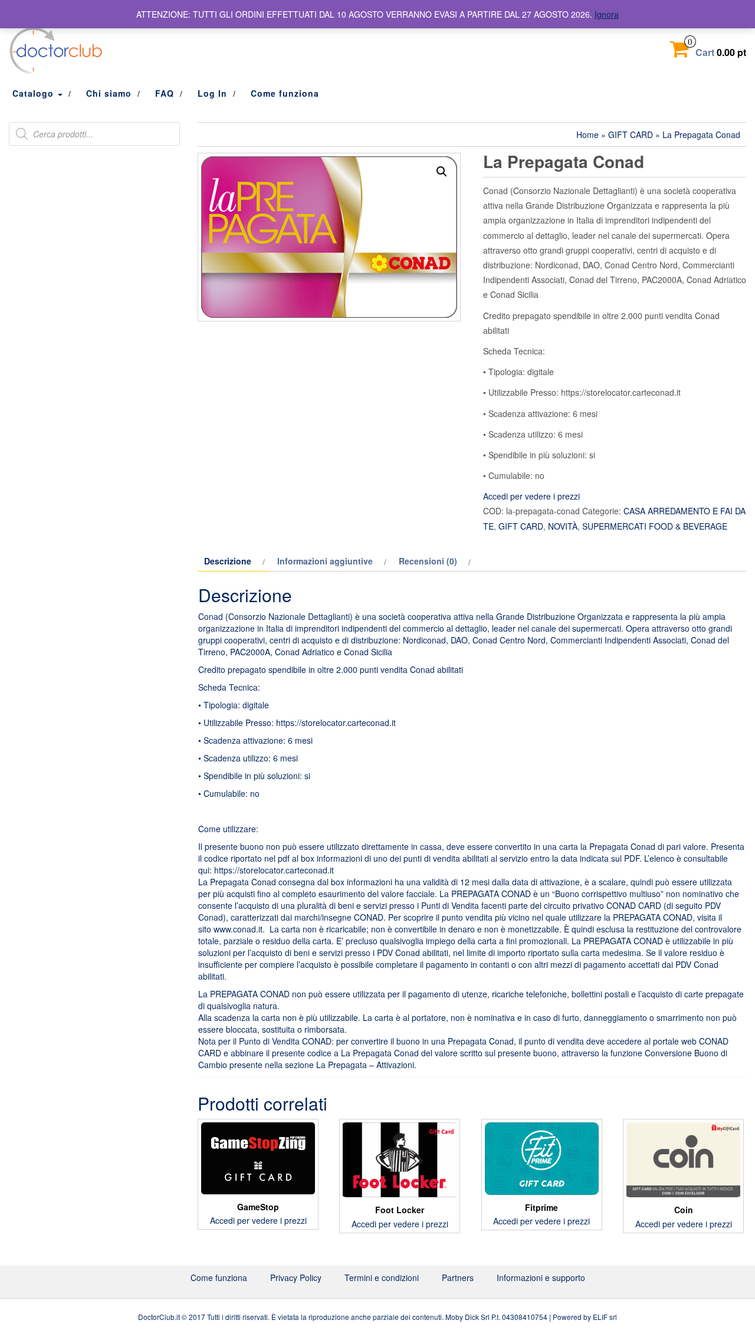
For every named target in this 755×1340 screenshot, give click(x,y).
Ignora (607, 14)
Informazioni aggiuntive (325, 561)
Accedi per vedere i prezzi (531, 496)
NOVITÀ (562, 526)
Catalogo (34, 93)
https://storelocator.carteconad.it (274, 870)
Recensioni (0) (428, 561)
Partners (458, 1277)
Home (587, 134)
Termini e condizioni (381, 1277)
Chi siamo (109, 93)
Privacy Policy (295, 1277)
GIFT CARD (630, 134)
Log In (212, 93)
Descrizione (227, 561)
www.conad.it (238, 929)
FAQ (164, 93)
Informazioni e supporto (541, 1277)
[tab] (233, 561)
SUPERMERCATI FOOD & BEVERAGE (654, 526)
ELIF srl (605, 1317)
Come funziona (285, 93)
